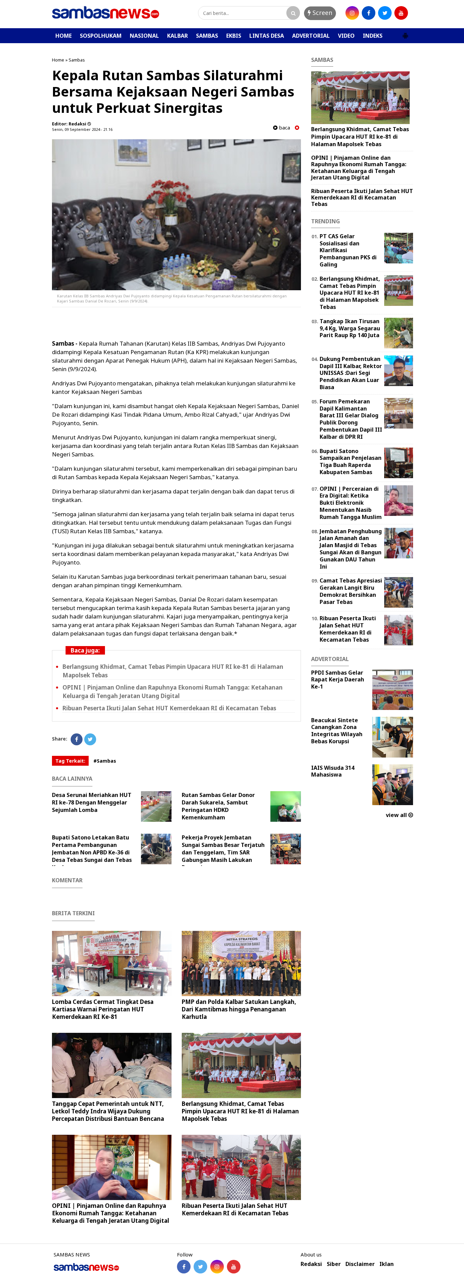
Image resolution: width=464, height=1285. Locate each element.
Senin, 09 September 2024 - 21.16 (82, 129)
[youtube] (401, 13)
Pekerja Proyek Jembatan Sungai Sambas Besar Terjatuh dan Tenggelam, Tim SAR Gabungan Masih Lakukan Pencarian (223, 852)
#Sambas (104, 761)
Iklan (386, 1264)
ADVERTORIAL (311, 35)
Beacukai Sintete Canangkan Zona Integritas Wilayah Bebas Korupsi (336, 730)
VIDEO (346, 35)
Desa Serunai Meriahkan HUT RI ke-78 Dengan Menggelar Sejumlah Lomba (91, 802)
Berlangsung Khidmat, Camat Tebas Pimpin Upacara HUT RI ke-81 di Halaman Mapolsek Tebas (240, 1111)
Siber (334, 1264)
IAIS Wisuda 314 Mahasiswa (332, 771)
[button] (405, 33)
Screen (321, 12)
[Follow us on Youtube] (233, 1266)
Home (58, 60)
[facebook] (368, 13)
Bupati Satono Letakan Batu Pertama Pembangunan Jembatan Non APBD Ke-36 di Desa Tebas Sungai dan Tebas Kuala (92, 852)
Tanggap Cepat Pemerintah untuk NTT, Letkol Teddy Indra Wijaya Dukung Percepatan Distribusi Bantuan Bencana (108, 1111)
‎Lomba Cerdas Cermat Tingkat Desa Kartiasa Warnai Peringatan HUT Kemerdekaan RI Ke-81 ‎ (103, 1009)
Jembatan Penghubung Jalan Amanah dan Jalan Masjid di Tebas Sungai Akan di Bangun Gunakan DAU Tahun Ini (351, 548)
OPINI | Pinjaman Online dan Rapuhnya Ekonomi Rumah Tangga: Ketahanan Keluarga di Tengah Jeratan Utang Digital (110, 1213)
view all (397, 815)
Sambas (77, 60)
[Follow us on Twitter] (200, 1266)
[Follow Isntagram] (217, 1266)
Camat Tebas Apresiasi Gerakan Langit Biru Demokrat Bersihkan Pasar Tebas (351, 591)
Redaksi (311, 1264)
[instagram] (352, 13)
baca (284, 128)
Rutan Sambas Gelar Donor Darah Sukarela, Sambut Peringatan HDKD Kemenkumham (218, 806)
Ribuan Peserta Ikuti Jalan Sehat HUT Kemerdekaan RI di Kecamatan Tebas (169, 708)
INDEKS (372, 35)
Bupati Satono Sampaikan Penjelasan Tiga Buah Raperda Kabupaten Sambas (350, 461)
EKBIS (233, 35)
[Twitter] (90, 739)
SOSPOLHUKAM (101, 35)
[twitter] (385, 13)
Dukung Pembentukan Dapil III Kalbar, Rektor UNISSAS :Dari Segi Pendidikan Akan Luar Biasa (351, 373)
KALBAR (177, 35)
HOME (63, 35)
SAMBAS (207, 35)
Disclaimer (360, 1264)
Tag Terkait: (70, 761)
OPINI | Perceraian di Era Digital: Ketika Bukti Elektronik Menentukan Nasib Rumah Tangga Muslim (351, 503)
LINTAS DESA (266, 35)
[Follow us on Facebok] (184, 1266)
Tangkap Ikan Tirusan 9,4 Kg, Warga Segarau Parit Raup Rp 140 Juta (350, 328)
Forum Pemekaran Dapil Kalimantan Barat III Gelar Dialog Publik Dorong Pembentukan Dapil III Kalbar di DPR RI (351, 419)
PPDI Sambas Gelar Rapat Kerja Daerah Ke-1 (337, 680)
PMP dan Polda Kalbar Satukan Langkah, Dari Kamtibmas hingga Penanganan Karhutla (239, 1009)
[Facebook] (77, 739)
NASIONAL (144, 35)
